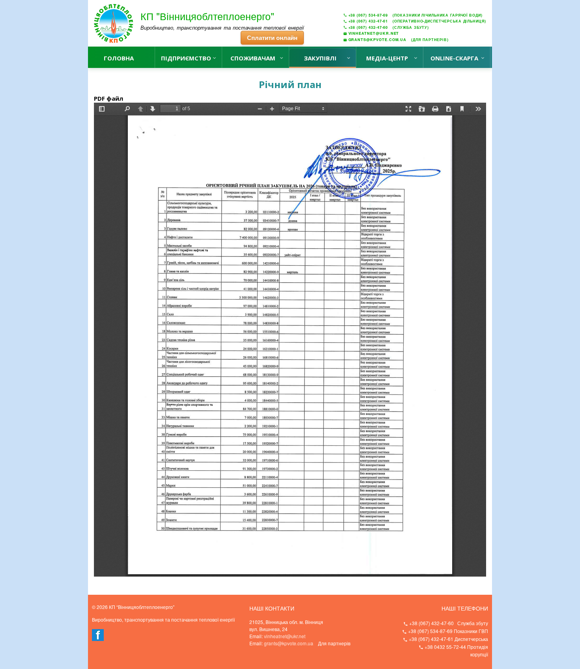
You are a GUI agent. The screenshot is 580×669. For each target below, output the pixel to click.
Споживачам (252, 58)
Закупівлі (320, 58)
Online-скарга (454, 58)
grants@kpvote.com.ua (288, 643)
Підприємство (186, 58)
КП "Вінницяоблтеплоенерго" (207, 16)
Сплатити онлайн (272, 37)
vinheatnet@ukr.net (284, 636)
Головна (119, 58)
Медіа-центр (387, 58)
